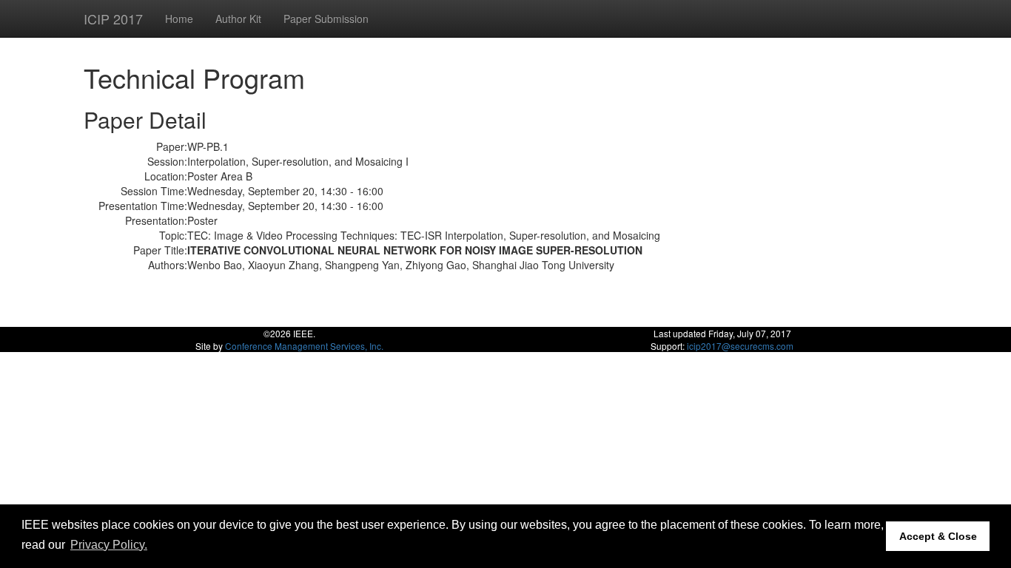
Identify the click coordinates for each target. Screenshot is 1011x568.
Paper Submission (326, 18)
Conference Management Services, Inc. (304, 345)
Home (179, 18)
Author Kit (238, 18)
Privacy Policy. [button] (108, 544)
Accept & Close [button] (938, 536)
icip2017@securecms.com (740, 345)
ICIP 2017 (113, 18)
